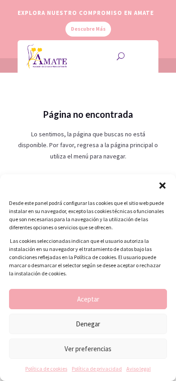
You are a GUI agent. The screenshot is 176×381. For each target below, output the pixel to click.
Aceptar (88, 299)
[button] (162, 185)
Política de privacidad (97, 368)
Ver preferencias (88, 348)
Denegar (88, 324)
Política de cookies (46, 368)
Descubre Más (88, 28)
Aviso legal (138, 368)
